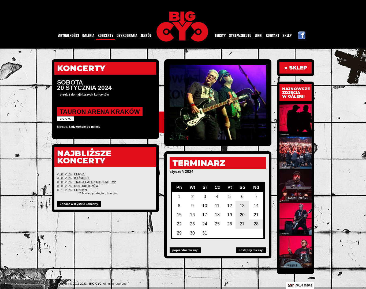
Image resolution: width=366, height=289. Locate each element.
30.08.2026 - (73, 178)
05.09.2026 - (86, 182)
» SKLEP (295, 68)
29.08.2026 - (71, 173)
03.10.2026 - (72, 190)
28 (256, 224)
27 (242, 224)
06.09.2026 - (77, 186)
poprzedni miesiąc (185, 250)
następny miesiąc (251, 250)
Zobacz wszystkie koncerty (79, 204)
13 (242, 205)
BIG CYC (95, 283)
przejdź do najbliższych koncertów (84, 94)
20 (242, 215)
